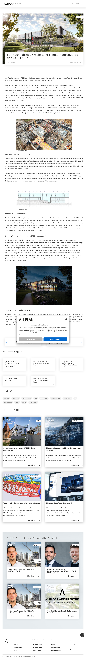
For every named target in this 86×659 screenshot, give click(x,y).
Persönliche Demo (56, 650)
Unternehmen (33, 402)
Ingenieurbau (67, 398)
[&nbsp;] (7, 342)
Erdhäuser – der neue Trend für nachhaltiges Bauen (40, 380)
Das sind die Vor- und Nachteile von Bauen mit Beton (41, 363)
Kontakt (53, 644)
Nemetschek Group (30, 656)
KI (75, 398)
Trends (24, 402)
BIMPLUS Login (37, 650)
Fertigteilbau (43, 398)
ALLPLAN (79, 17)
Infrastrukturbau (55, 398)
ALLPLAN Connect (37, 647)
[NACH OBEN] (82, 635)
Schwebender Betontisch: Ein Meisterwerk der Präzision (25, 343)
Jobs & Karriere (18, 647)
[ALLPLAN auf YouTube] (71, 651)
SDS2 (17, 402)
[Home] (9, 4)
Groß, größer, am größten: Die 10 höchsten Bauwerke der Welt (69, 364)
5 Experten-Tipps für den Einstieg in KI (59, 503)
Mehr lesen (32, 465)
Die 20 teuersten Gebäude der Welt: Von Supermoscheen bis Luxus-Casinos (12, 364)
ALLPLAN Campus (37, 644)
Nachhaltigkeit (8, 402)
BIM (36, 398)
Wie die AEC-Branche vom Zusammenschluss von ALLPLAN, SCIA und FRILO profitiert (61, 571)
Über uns (16, 644)
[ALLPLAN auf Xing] (74, 646)
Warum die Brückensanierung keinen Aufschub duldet (21, 503)
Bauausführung (27, 398)
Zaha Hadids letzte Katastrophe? (11, 379)
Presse (15, 650)
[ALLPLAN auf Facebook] (78, 646)
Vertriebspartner (55, 647)
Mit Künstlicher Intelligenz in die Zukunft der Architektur (59, 343)
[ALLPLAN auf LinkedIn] (71, 646)
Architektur (16, 398)
